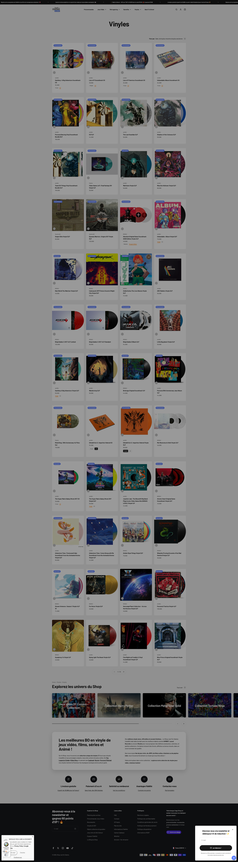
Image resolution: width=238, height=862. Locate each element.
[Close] (33, 836)
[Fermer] (233, 829)
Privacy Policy (18, 846)
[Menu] (9, 842)
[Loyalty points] (234, 858)
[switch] (6, 855)
